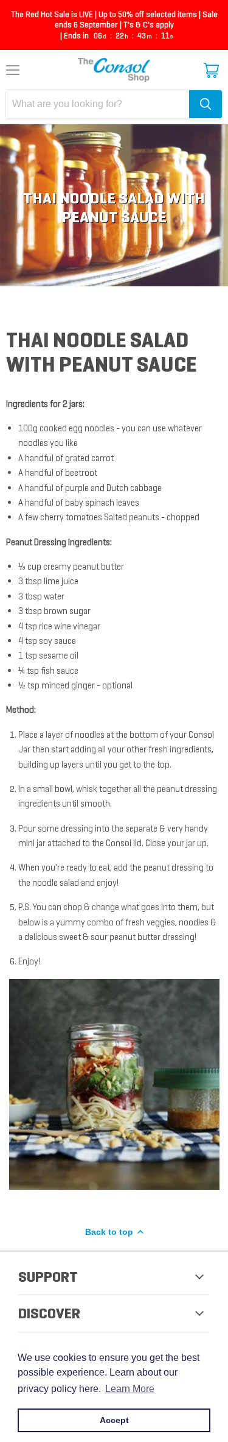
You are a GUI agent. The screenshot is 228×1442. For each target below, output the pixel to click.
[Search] (205, 104)
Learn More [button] (129, 1389)
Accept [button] (114, 1420)
